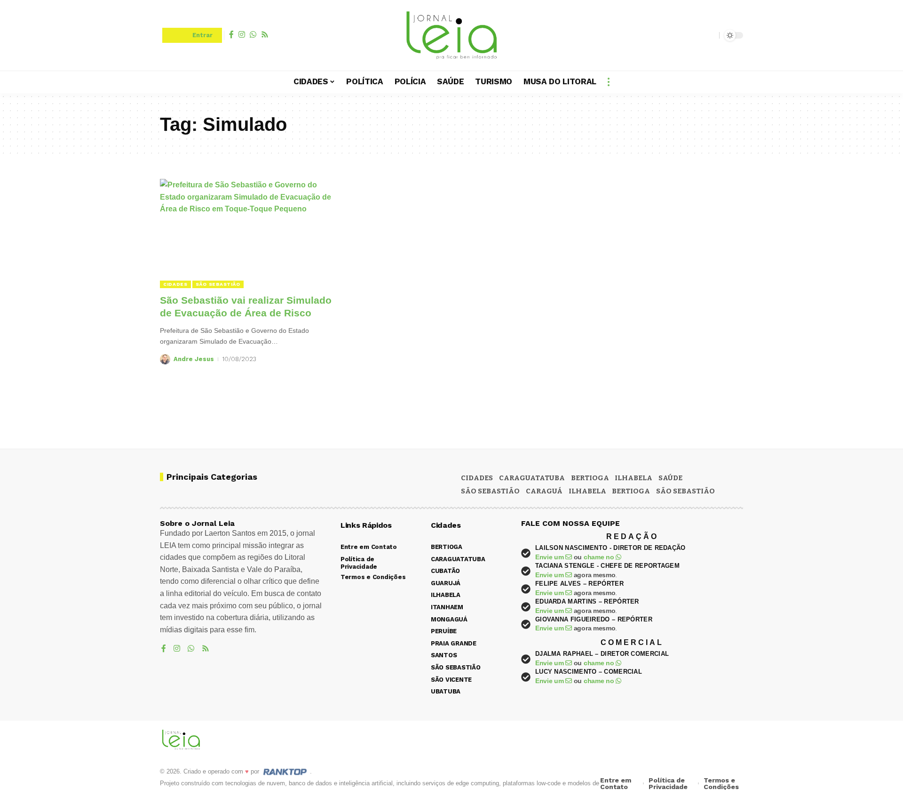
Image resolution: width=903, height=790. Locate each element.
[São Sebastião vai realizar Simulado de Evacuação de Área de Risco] (251, 233)
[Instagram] (241, 34)
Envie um (550, 557)
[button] (709, 35)
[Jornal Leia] (451, 35)
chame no (600, 557)
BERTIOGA (590, 478)
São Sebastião (685, 491)
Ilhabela (587, 491)
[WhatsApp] (253, 34)
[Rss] (265, 34)
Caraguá (544, 491)
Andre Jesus (194, 359)
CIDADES (175, 284)
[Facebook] (231, 34)
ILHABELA (633, 478)
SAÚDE (670, 478)
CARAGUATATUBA (532, 478)
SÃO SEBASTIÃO (218, 284)
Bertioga (631, 491)
